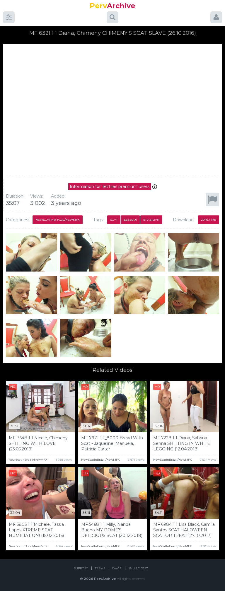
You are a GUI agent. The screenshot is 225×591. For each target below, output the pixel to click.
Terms (100, 568)
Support (81, 568)
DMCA (117, 568)
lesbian (130, 220)
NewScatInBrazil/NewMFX (57, 220)
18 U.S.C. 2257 (138, 568)
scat (113, 220)
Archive (112, 5)
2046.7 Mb (208, 220)
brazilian (151, 220)
